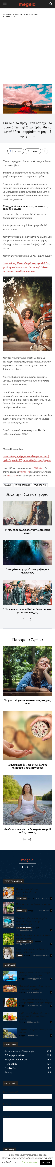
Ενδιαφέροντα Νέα (24, 928)
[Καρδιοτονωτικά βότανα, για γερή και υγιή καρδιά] (8, 939)
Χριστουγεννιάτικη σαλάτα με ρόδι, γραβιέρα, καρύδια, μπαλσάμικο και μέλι (35, 1001)
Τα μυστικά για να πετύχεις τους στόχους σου (27, 701)
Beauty (19, 955)
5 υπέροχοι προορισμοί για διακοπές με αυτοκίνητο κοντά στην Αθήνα (34, 974)
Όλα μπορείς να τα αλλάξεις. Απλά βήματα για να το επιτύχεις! (28, 610)
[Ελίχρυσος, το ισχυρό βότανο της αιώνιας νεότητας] (10, 1033)
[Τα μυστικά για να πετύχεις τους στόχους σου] (27, 671)
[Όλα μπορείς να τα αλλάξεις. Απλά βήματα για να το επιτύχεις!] (27, 592)
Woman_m (24, 471)
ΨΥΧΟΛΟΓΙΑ (40, 485)
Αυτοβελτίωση (22, 485)
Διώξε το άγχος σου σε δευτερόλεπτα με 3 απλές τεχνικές (27, 830)
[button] (4, 4)
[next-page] (30, 619)
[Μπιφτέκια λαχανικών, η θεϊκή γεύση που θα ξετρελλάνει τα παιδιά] (10, 988)
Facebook (37, 467)
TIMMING (7, 485)
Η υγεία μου (21, 898)
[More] (45, 151)
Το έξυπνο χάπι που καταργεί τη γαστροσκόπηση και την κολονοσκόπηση (32, 921)
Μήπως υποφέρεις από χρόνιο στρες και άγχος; (27, 531)
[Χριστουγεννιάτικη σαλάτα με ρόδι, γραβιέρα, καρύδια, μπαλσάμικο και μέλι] (10, 1002)
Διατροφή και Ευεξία (25, 941)
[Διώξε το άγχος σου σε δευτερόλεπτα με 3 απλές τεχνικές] (27, 800)
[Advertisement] (27, 50)
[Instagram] (27, 867)
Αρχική (7, 14)
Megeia (22, 1022)
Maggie (31, 898)
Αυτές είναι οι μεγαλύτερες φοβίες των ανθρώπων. (27, 571)
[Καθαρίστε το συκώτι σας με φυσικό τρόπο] (8, 908)
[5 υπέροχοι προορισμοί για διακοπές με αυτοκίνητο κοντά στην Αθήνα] (10, 976)
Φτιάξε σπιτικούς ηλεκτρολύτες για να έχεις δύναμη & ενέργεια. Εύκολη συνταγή (34, 1016)
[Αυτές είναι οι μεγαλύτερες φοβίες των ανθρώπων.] (27, 552)
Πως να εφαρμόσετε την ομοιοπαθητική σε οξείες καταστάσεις (28, 892)
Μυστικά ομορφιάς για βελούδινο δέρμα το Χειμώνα (32, 950)
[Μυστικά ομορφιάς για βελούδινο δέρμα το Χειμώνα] (8, 953)
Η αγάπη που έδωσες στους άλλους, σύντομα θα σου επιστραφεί (28, 766)
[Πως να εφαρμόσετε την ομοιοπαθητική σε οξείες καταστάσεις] (8, 893)
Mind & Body (18, 14)
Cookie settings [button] (29, 1162)
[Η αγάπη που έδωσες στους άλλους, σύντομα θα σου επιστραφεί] (27, 735)
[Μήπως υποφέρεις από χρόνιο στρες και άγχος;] (27, 513)
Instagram (12, 475)
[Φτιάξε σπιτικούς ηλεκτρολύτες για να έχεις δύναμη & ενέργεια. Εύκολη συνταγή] (10, 1016)
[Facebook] (22, 867)
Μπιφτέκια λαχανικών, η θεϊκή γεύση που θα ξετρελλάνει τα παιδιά (35, 987)
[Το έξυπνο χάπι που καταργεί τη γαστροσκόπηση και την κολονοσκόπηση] (8, 922)
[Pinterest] (32, 867)
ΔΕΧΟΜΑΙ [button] (46, 1162)
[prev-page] (24, 619)
